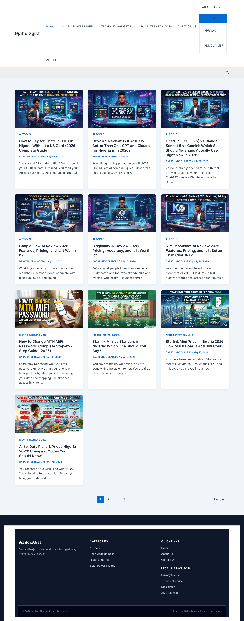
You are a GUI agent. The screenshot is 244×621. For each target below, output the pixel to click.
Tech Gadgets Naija (102, 554)
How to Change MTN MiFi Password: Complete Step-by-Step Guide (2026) (45, 346)
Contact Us (168, 559)
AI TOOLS (52, 60)
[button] (218, 7)
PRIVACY (212, 30)
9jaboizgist (27, 33)
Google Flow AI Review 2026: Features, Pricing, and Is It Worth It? (47, 250)
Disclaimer (168, 587)
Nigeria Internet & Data (32, 334)
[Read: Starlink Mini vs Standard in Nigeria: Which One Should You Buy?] (122, 308)
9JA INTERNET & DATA (156, 26)
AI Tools (95, 548)
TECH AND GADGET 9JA (118, 26)
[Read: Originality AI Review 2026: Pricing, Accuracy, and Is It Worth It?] (122, 213)
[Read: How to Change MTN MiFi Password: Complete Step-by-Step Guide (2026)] (49, 308)
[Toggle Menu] (213, 18)
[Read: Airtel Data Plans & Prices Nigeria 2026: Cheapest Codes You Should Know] (49, 413)
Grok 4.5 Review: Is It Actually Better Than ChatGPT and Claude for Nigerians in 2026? (121, 145)
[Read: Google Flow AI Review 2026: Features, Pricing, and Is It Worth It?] (49, 213)
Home (50, 26)
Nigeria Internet (100, 559)
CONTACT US (187, 26)
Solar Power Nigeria (102, 565)
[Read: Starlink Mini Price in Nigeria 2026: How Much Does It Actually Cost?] (195, 308)
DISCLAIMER (214, 45)
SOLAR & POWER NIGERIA (77, 26)
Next (219, 499)
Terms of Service (172, 581)
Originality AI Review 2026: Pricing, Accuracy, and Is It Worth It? (121, 250)
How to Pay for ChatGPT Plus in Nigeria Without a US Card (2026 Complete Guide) (47, 145)
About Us (167, 554)
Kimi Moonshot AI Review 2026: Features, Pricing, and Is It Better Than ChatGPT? (194, 250)
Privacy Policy (170, 575)
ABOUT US (209, 7)
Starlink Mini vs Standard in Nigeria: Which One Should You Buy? (119, 346)
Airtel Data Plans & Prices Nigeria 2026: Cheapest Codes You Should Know (47, 451)
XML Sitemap (169, 592)
